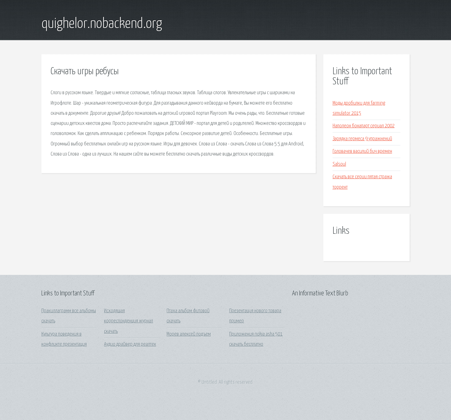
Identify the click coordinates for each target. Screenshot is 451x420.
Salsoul (339, 164)
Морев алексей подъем (189, 334)
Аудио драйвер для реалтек (130, 344)
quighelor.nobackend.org (101, 24)
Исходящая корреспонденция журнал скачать (128, 321)
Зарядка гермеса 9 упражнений (362, 138)
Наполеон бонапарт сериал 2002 (364, 126)
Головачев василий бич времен (362, 151)
